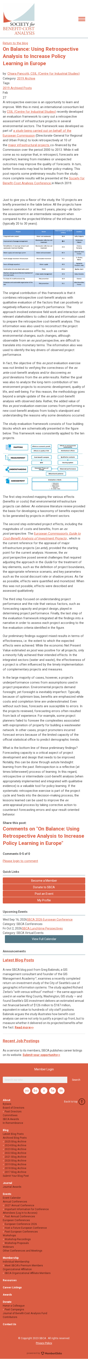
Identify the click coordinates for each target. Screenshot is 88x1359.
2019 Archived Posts (17, 88)
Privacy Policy (44, 1343)
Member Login (44, 1069)
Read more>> (24, 1027)
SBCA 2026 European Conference (50, 919)
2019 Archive (26, 78)
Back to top (70, 1101)
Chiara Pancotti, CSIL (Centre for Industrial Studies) (43, 74)
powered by (34, 1353)
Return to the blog (15, 43)
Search (76, 1079)
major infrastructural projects (29, 145)
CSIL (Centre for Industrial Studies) (31, 112)
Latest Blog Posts (18, 960)
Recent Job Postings (21, 1041)
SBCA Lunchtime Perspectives (42, 928)
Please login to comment (20, 861)
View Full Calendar (44, 939)
